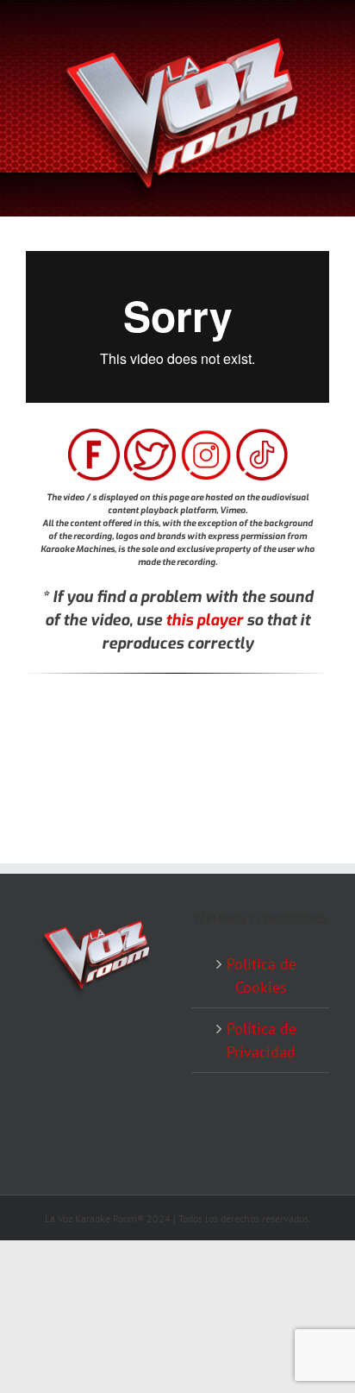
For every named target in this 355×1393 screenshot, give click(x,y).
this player (204, 620)
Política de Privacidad (261, 1040)
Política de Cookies (261, 975)
